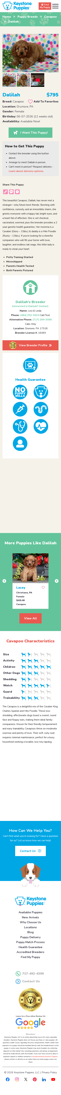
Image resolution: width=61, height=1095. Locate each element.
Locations (30, 927)
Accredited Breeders (30, 952)
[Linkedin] (44, 1079)
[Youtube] (53, 1079)
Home (7, 17)
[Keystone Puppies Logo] (30, 901)
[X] (25, 1079)
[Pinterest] (35, 1079)
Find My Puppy (30, 957)
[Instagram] (17, 1079)
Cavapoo (50, 17)
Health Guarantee (30, 947)
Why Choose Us (30, 922)
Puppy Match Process (30, 942)
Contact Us (28, 851)
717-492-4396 (33, 973)
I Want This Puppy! (34, 132)
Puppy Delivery (30, 937)
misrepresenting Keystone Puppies (44, 1056)
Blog (30, 932)
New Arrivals (30, 917)
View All (30, 618)
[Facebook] (8, 1079)
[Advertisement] (30, 493)
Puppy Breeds (28, 17)
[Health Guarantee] (30, 365)
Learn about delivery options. (26, 171)
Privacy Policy (49, 1072)
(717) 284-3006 (42, 319)
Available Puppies (30, 912)
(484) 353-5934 (29, 315)
